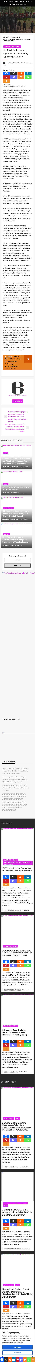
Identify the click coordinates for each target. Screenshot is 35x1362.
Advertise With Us (14, 4)
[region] (17, 1345)
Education (7, 859)
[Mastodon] (13, 77)
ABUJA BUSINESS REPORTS (14, 63)
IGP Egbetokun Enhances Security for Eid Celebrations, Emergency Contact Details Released (15, 513)
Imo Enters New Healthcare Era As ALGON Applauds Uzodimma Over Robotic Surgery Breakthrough (14, 796)
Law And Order (15, 37)
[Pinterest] (6, 77)
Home (5, 1)
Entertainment (8, 1118)
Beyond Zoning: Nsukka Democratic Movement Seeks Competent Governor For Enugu (15, 787)
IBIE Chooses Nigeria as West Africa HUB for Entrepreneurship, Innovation (17, 869)
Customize (17, 1352)
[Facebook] (6, 73)
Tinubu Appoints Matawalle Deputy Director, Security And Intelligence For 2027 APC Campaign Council (15, 779)
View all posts (17, 401)
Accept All (17, 1347)
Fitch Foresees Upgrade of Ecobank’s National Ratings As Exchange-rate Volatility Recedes (15, 539)
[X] (13, 73)
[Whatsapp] (28, 77)
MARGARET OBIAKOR (9, 545)
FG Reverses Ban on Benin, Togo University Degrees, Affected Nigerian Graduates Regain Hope (15, 1032)
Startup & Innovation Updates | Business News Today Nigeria (17, 863)
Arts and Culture (9, 1203)
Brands (6, 534)
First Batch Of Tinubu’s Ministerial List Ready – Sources (16, 488)
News (18, 46)
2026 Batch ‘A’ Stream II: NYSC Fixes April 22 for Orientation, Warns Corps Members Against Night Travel (17, 952)
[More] (6, 81)
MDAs (5, 484)
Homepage (6, 37)
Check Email (23, 4)
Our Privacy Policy (13, 1)
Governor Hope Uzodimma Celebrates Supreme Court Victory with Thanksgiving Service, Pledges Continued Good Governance (16, 460)
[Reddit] (21, 73)
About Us (21, 1)
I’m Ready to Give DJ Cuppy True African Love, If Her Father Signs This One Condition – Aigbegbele (17, 1211)
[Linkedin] (28, 73)
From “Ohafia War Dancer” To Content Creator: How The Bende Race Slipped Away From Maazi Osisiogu (15, 770)
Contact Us (28, 1)
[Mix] (21, 77)
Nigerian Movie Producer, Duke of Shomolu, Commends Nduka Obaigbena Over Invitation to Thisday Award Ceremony (17, 1293)
